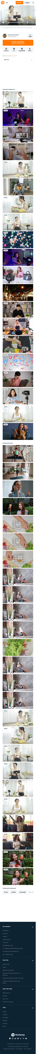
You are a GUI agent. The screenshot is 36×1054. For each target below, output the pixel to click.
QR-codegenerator (8, 953)
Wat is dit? (14, 56)
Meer (4, 1027)
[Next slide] (29, 891)
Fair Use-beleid (27, 1050)
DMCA (4, 966)
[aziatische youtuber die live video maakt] (18, 274)
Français (5, 1025)
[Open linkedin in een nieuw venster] (14, 1039)
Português (5, 1019)
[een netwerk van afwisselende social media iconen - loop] (18, 238)
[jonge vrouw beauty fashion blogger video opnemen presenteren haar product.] (18, 395)
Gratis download (18, 42)
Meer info (6, 59)
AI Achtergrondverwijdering (10, 950)
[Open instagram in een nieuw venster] (12, 1039)
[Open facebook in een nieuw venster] (9, 1039)
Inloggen (27, 2)
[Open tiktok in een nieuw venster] (20, 1039)
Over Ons (5, 1000)
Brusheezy (6, 930)
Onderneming (7, 939)
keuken (13, 891)
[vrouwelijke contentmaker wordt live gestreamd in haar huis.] (18, 116)
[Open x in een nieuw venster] (22, 1039)
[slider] (15, 22)
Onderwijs (5, 942)
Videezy (5, 936)
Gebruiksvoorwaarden (8, 1050)
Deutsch (5, 1022)
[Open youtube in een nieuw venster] (25, 1039)
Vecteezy (5, 933)
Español (5, 1016)
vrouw (6, 891)
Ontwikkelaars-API (8, 945)
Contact (5, 997)
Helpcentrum (6, 994)
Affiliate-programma (8, 969)
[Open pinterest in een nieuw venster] (17, 1039)
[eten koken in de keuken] (18, 343)
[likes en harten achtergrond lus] (18, 361)
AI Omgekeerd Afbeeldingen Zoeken (13, 948)
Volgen (30, 36)
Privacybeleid (18, 1050)
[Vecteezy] (2, 2)
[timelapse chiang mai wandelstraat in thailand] (18, 291)
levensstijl (23, 891)
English (5, 1013)
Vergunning (6, 963)
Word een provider (8, 1003)
